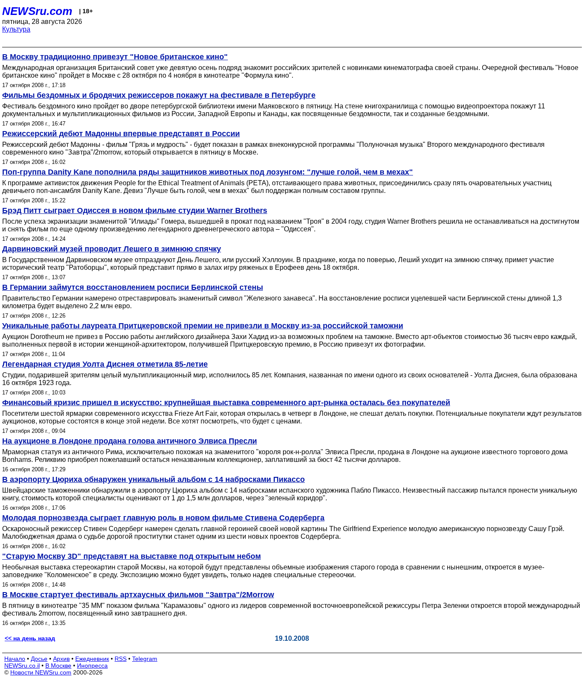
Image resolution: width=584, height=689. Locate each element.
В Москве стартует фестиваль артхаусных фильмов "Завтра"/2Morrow (138, 594)
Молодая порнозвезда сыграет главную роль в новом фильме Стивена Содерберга (163, 518)
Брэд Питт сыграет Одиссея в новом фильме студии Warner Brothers (134, 210)
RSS (121, 658)
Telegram (144, 658)
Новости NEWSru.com (40, 672)
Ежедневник (92, 658)
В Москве (58, 665)
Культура (16, 29)
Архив (61, 658)
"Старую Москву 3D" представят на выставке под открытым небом (131, 556)
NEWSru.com (37, 11)
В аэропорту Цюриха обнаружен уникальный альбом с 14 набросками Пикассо (153, 479)
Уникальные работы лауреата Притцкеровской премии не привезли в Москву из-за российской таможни (202, 325)
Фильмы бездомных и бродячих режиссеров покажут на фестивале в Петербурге (159, 95)
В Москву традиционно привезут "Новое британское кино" (115, 57)
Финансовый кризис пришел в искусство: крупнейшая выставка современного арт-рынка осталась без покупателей (226, 402)
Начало (14, 658)
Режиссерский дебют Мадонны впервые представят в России (121, 133)
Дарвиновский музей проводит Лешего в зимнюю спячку (111, 249)
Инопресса (92, 665)
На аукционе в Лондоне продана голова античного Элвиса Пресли (129, 441)
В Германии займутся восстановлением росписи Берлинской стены (132, 287)
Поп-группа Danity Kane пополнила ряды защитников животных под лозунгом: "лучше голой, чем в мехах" (207, 172)
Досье (39, 658)
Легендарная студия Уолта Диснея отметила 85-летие (105, 364)
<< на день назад (30, 638)
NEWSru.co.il (22, 665)
